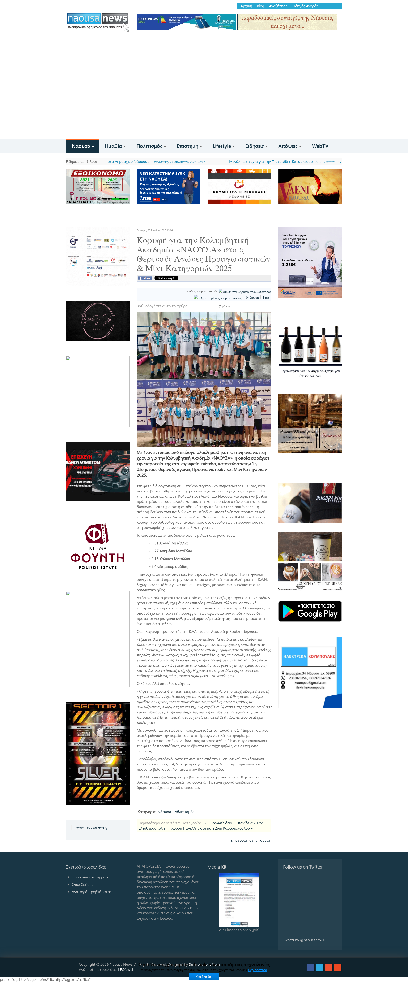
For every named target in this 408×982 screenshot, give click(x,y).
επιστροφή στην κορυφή (250, 840)
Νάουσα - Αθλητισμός (175, 811)
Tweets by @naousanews (303, 939)
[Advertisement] (204, 103)
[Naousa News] (98, 22)
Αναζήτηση (278, 6)
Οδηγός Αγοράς (305, 6)
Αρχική (246, 6)
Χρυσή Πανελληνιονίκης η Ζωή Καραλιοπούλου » (212, 828)
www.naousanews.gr (92, 827)
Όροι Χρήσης (82, 884)
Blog (260, 6)
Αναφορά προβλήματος (91, 891)
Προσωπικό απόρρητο (90, 876)
